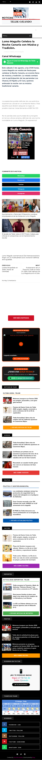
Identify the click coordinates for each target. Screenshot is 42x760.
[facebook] (29, 2)
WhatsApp (21, 176)
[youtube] (36, 2)
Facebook (21, 180)
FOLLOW (20, 730)
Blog (33, 757)
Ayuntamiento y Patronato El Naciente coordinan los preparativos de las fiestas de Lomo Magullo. (19, 215)
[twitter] (33, 2)
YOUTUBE (12, 742)
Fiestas (12, 51)
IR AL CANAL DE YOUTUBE (21, 358)
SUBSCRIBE (21, 742)
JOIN (19, 747)
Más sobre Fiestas (21, 655)
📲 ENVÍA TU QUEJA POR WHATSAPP (21, 378)
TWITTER (12, 730)
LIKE (19, 725)
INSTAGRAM (13, 736)
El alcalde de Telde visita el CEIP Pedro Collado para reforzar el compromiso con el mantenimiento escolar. (20, 236)
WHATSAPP (13, 747)
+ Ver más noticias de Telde (21, 427)
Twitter (21, 184)
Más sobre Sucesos (21, 472)
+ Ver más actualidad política (21, 520)
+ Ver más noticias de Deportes (21, 613)
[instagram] (39, 2)
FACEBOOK (13, 725)
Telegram (21, 189)
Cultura (6, 51)
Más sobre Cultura (21, 566)
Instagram (21, 193)
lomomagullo (19, 51)
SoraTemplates (18, 757)
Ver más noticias (21, 318)
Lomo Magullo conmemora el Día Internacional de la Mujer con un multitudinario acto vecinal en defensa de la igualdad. (20, 257)
